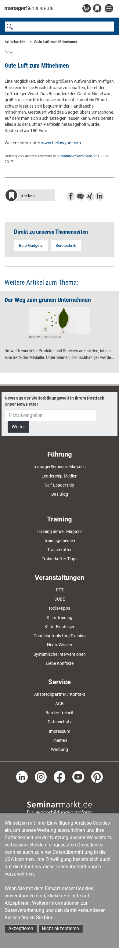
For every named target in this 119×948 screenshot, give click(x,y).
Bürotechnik (66, 245)
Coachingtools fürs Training (60, 635)
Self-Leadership (59, 485)
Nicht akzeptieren (60, 928)
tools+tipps (59, 608)
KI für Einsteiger (59, 626)
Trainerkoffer (59, 549)
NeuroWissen (59, 644)
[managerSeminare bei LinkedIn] (22, 776)
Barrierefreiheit (59, 712)
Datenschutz (60, 721)
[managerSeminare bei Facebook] (60, 776)
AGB (59, 703)
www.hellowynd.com (61, 142)
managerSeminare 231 (79, 156)
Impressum (59, 731)
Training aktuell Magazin (60, 531)
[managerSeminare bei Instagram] (41, 776)
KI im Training (59, 617)
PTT (59, 590)
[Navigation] (109, 8)
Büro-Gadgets (31, 245)
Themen (59, 740)
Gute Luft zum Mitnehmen (55, 42)
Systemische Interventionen (60, 654)
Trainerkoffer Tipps (60, 558)
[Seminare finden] (59, 808)
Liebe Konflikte (60, 663)
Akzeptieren (20, 928)
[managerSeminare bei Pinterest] (97, 776)
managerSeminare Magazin (60, 466)
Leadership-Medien (59, 476)
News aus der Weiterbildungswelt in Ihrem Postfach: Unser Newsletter (55, 401)
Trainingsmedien (59, 540)
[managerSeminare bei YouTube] (78, 776)
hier (48, 917)
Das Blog (59, 494)
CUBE (59, 599)
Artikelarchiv (15, 42)
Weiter (18, 427)
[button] (30, 196)
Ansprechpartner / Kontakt (59, 694)
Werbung (59, 749)
